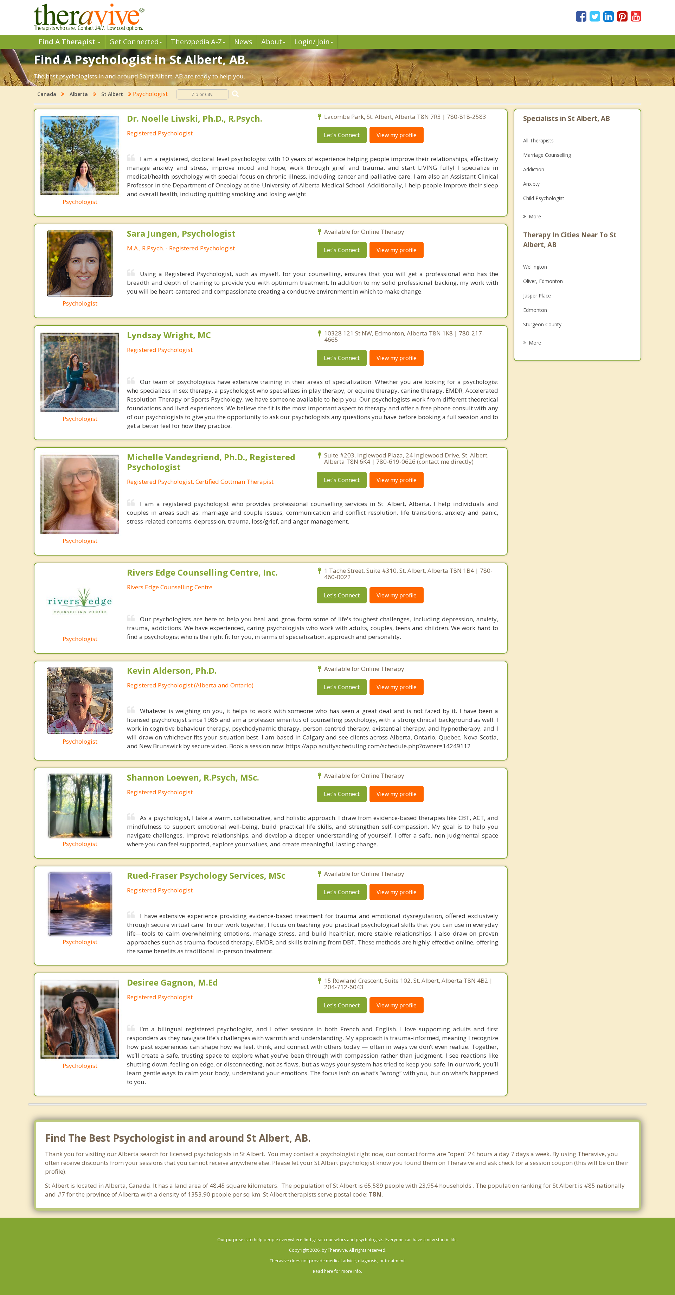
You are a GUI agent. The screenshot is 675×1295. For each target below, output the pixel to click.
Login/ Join (312, 41)
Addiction (533, 169)
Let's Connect (342, 135)
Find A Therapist (67, 41)
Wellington (535, 266)
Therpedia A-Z (196, 41)
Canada (46, 94)
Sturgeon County (542, 324)
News (243, 41)
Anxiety (531, 183)
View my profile (397, 135)
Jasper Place (537, 295)
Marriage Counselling (547, 155)
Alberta (79, 94)
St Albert (112, 94)
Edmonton (535, 310)
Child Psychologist (543, 198)
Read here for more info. (337, 1271)
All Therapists (538, 140)
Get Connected (134, 41)
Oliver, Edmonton (543, 281)
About (271, 41)
